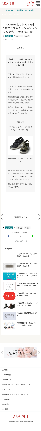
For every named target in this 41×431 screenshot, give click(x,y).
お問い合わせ (6, 404)
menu (38, 3)
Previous (2, 353)
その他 (27, 36)
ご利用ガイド (6, 380)
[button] (8, 236)
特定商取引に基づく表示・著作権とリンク (16, 384)
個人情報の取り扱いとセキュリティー (15, 394)
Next (39, 353)
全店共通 (9, 36)
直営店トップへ (20, 217)
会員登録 (5, 370)
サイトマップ (6, 389)
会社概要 (5, 409)
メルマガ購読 (6, 375)
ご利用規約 (6, 399)
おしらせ (19, 36)
